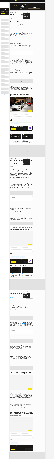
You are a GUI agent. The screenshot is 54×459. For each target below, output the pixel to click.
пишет (16, 33)
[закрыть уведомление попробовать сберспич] (29, 14)
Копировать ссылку (30, 18)
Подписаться (13, 256)
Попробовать (24, 17)
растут (20, 48)
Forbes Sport (12, 134)
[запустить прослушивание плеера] (29, 12)
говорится (26, 172)
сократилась (24, 205)
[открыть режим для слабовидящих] (27, 12)
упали (13, 41)
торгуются (25, 181)
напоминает (23, 317)
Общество (23, 134)
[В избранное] (31, 108)
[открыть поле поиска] (44, 0)
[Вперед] (33, 110)
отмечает (17, 321)
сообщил (28, 299)
